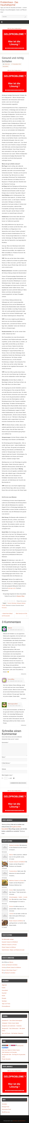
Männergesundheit (12, 703)
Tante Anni (7, 64)
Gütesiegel (14, 603)
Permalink (4, 607)
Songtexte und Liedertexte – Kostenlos (12, 1025)
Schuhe (11, 906)
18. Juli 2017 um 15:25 (14, 705)
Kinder (3, 995)
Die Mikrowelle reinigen (8, 939)
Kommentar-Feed (6, 1109)
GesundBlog (11, 679)
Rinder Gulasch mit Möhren (16, 920)
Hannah (10, 627)
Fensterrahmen (13, 871)
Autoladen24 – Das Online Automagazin (12, 1020)
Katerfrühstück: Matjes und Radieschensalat (13, 950)
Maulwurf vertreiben (14, 845)
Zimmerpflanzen (6, 1006)
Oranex (11, 890)
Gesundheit (5, 66)
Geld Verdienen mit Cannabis (9, 1052)
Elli (2, 970)
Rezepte (4, 998)
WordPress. (22, 1120)
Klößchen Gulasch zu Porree (16, 880)
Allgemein (4, 985)
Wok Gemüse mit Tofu (21, 614)
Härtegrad (19, 603)
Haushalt (4, 993)
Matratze (23, 603)
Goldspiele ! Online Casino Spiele (10, 1023)
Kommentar (5, 742)
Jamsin (3, 964)
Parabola (15, 1120)
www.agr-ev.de (12, 588)
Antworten (23, 698)
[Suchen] (25, 17)
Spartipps (4, 1001)
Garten (3, 987)
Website (4, 769)
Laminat (11, 913)
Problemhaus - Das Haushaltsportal (9, 3)
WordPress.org (6, 1112)
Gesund (9, 603)
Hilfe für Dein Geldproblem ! (14, 28)
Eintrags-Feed (5, 1106)
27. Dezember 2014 (16, 64)
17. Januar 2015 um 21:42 (15, 629)
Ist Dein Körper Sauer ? (11, 970)
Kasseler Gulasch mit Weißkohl (17, 861)
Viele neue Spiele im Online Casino (11, 1050)
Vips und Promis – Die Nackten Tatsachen (12, 1033)
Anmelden (4, 1104)
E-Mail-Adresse (6, 763)
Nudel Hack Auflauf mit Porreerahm (7, 614)
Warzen (11, 854)
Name (4, 757)
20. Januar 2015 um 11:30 (15, 681)
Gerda (3, 967)
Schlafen (4, 605)
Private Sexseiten (6, 1059)
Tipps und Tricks (6, 1003)
